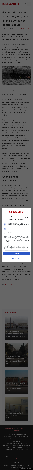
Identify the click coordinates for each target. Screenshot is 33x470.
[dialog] (16, 235)
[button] (16, 232)
